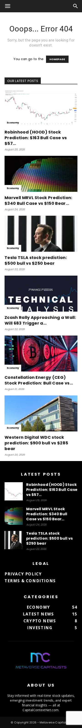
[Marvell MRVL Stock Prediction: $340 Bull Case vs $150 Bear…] (41, 174)
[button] (7, 6)
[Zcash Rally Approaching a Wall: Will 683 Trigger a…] (41, 294)
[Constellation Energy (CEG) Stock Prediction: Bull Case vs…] (41, 354)
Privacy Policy (23, 574)
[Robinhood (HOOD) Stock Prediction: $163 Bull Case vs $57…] (41, 108)
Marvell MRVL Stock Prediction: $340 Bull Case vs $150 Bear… (38, 200)
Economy (13, 122)
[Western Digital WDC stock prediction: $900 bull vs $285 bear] (41, 413)
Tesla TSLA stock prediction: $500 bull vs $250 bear (36, 260)
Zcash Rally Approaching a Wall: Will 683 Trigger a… (40, 320)
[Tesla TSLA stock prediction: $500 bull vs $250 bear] (41, 234)
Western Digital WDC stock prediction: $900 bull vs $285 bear (36, 442)
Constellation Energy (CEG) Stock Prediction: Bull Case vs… (39, 380)
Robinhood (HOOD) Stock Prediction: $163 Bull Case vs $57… (36, 137)
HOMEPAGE (57, 59)
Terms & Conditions (30, 580)
